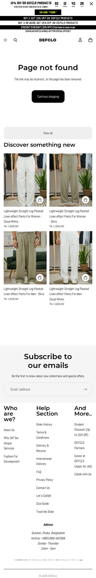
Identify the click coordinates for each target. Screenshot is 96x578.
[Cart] (90, 40)
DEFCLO (52, 576)
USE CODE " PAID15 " (48, 12)
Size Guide (42, 503)
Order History (44, 424)
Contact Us (43, 488)
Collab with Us (82, 474)
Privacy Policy (44, 480)
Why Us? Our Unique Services (11, 443)
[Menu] (5, 40)
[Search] (15, 40)
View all (48, 133)
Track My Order (45, 512)
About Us (9, 430)
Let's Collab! (43, 496)
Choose (89, 200)
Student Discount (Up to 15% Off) (82, 429)
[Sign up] (85, 389)
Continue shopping (48, 96)
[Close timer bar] (91, 4)
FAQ (38, 472)
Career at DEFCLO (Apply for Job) (83, 461)
